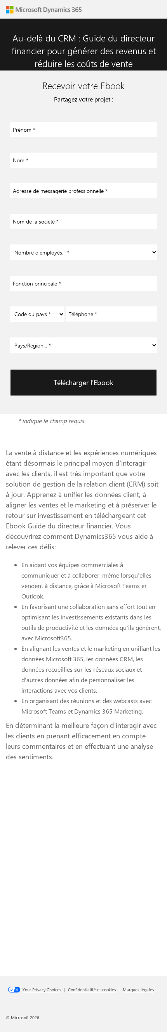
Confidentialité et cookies (92, 989)
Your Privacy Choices (42, 989)
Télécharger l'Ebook (83, 382)
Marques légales (138, 989)
